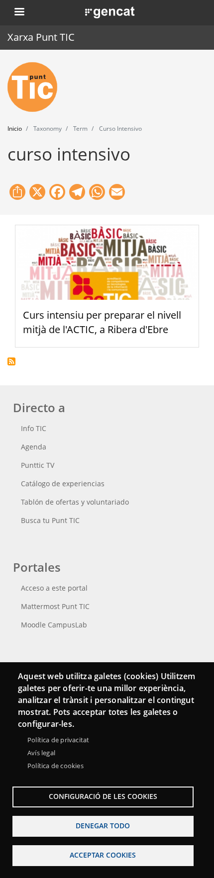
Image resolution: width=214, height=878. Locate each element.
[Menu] (19, 12)
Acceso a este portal (54, 588)
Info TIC (33, 428)
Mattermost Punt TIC (55, 606)
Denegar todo (103, 825)
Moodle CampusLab (54, 624)
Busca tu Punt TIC (50, 520)
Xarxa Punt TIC (41, 37)
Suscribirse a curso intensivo (11, 361)
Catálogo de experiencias (63, 483)
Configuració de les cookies (103, 796)
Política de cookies (55, 765)
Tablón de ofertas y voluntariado (75, 502)
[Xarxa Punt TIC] (36, 87)
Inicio (14, 128)
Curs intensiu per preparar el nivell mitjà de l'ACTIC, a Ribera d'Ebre (102, 322)
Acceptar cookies (103, 855)
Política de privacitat (58, 739)
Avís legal (41, 752)
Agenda (33, 446)
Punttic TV (37, 465)
